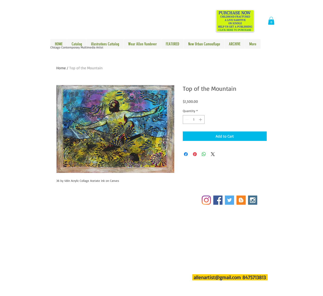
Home (61, 67)
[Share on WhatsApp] (204, 154)
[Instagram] (206, 200)
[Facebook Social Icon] (218, 200)
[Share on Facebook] (186, 154)
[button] (271, 21)
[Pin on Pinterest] (195, 154)
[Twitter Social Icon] (229, 200)
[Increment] (201, 119)
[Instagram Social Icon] (252, 200)
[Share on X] (213, 154)
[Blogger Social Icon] (241, 200)
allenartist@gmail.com (217, 277)
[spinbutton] (193, 119)
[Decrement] (186, 119)
